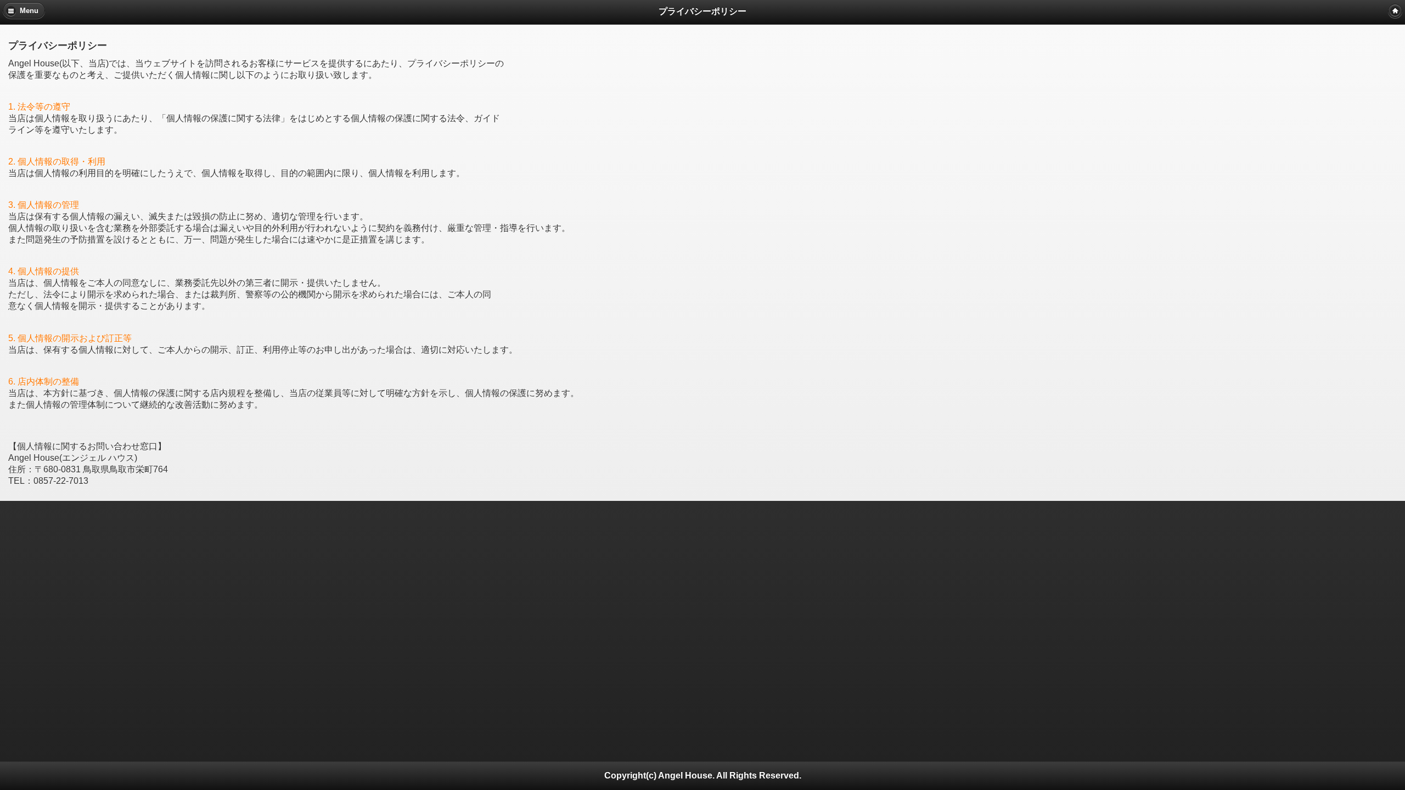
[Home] (1395, 11)
